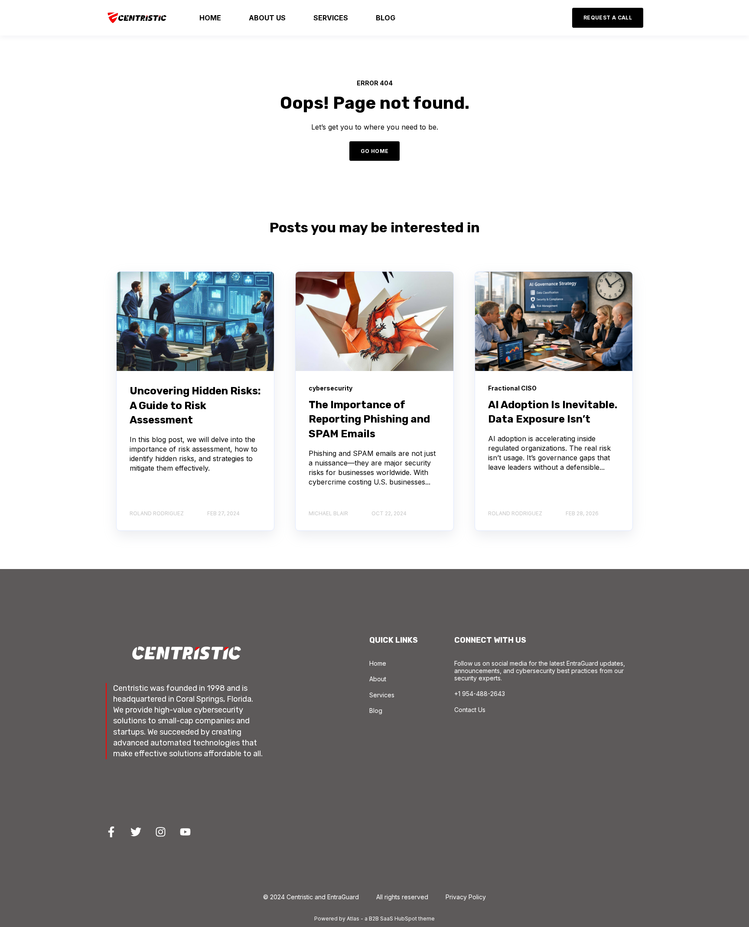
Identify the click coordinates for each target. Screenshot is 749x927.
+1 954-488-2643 (479, 693)
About (377, 679)
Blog (375, 710)
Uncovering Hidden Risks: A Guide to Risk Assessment (195, 405)
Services (381, 695)
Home (377, 663)
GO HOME (375, 151)
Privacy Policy (466, 897)
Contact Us (469, 709)
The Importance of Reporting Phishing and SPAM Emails (369, 419)
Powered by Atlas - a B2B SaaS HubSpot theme (374, 918)
